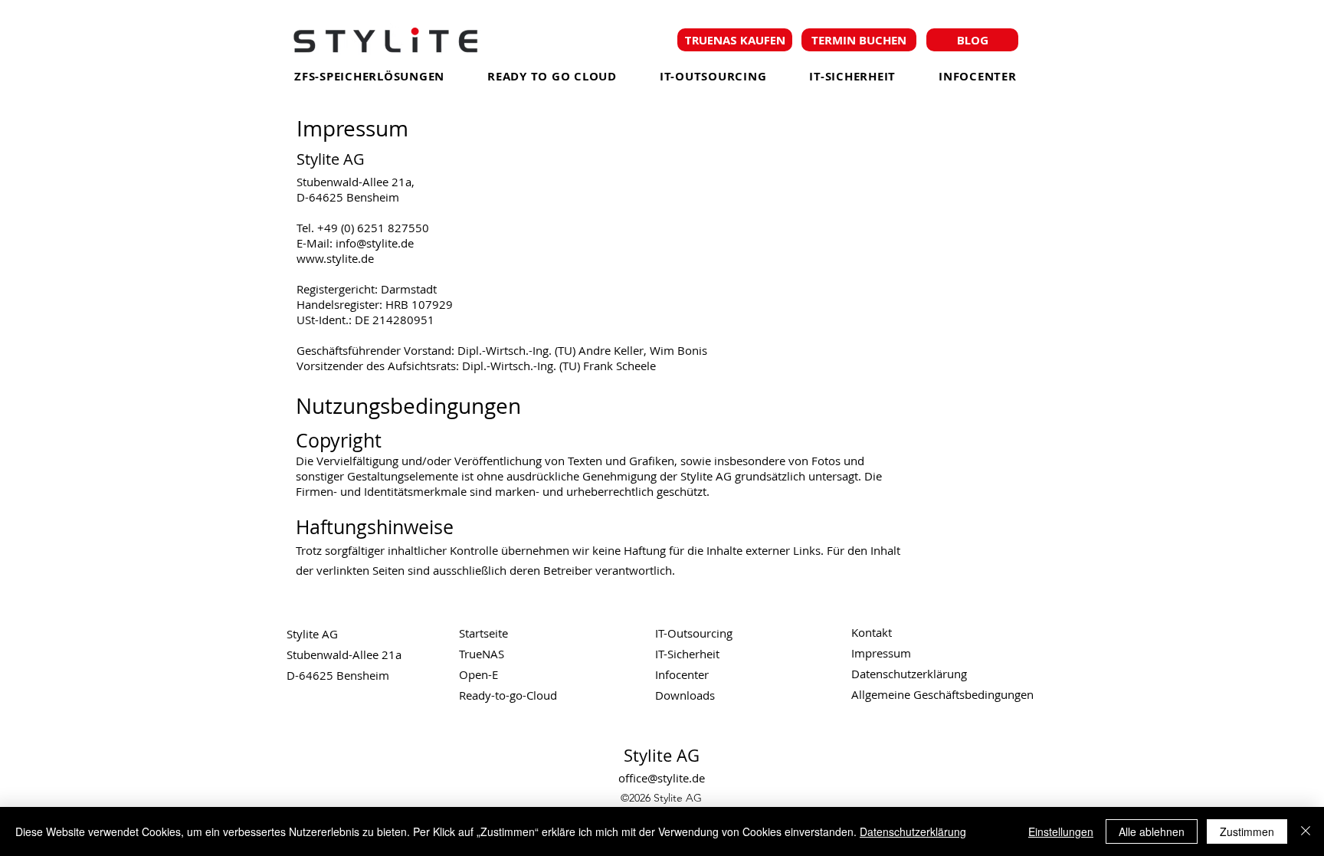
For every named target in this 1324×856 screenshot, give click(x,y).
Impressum (881, 653)
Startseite (483, 633)
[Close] (1305, 831)
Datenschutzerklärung (913, 831)
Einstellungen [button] (1060, 831)
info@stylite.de (375, 243)
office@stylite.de (661, 777)
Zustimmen (1247, 831)
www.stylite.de (335, 258)
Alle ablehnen (1152, 831)
